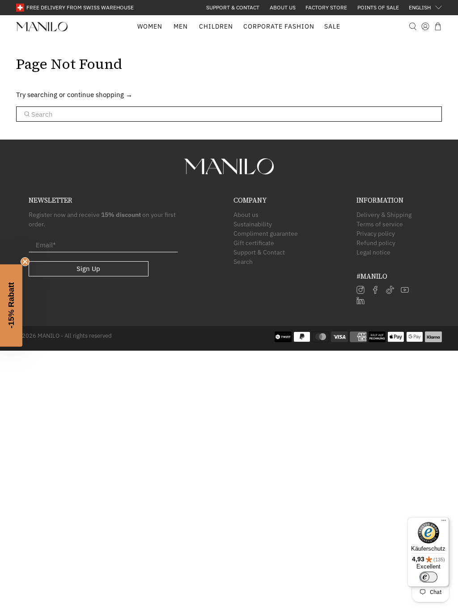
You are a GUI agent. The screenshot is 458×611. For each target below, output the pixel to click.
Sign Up (88, 268)
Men (181, 26)
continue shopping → (99, 94)
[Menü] (443, 522)
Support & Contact (232, 7)
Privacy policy (375, 233)
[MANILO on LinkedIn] (360, 302)
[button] (11, 305)
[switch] (428, 577)
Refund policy (375, 243)
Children (216, 26)
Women (149, 26)
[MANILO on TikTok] (390, 292)
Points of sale (378, 7)
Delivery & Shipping (383, 215)
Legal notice (373, 252)
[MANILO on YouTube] (405, 292)
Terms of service (379, 224)
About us (283, 7)
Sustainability (252, 224)
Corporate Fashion (278, 26)
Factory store (326, 7)
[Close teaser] (25, 261)
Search (243, 262)
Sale (332, 26)
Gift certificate (253, 243)
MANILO (48, 335)
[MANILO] (42, 26)
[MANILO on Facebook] (375, 292)
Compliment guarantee (265, 233)
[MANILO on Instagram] (360, 292)
